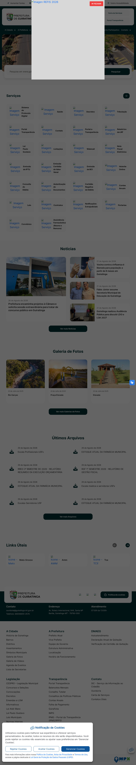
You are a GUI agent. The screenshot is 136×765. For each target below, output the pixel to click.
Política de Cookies (45, 754)
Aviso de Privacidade (63, 754)
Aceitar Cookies (46, 749)
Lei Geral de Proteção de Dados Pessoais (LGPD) (51, 757)
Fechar (96, 4)
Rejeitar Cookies (18, 749)
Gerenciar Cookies (75, 749)
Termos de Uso (80, 754)
